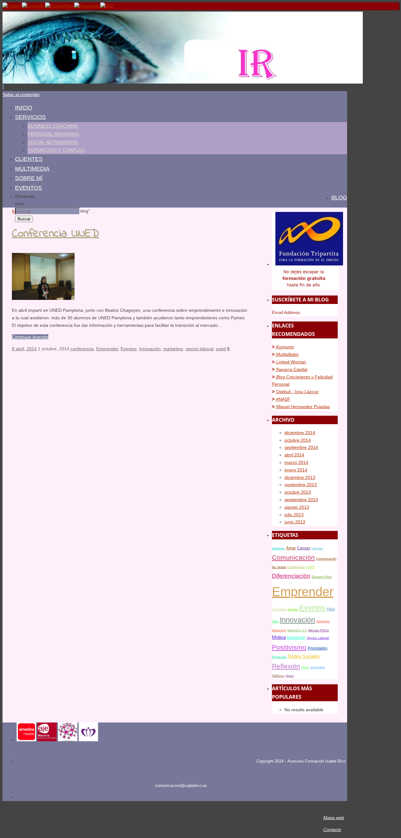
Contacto (332, 829)
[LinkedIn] (33, 5)
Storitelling (317, 667)
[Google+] (59, 5)
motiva (279, 637)
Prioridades (317, 648)
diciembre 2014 (299, 432)
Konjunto (284, 346)
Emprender (107, 348)
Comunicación (293, 557)
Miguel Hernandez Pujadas (302, 406)
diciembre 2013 (299, 477)
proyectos (279, 657)
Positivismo (289, 647)
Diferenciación (291, 575)
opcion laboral (199, 348)
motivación (296, 638)
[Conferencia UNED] (43, 298)
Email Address (286, 312)
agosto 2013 (296, 507)
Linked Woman (290, 361)
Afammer (278, 548)
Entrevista (279, 609)
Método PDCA (318, 630)
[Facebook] (87, 5)
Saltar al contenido (21, 94)
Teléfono (278, 675)
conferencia (82, 348)
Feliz (331, 609)
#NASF (282, 399)
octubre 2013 (297, 492)
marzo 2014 (296, 462)
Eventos (129, 348)
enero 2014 (295, 469)
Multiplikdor (287, 354)
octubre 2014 (297, 440)
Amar (291, 548)
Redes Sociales (304, 656)
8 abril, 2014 (24, 348)
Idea (275, 621)
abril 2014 (294, 454)
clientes (317, 548)
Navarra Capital (291, 369)
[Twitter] (12, 5)
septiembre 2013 (301, 499)
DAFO (310, 567)
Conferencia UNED (55, 234)
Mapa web (333, 817)
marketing (173, 348)
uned (221, 348)
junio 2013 (294, 521)
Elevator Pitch (322, 576)
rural (305, 667)
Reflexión (286, 666)
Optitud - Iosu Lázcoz (297, 391)
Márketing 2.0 (297, 630)
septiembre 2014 (301, 447)
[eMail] (106, 5)
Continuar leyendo (30, 336)
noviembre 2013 (300, 484)
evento (293, 609)
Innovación (150, 348)
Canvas (303, 548)
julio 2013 (294, 514)
